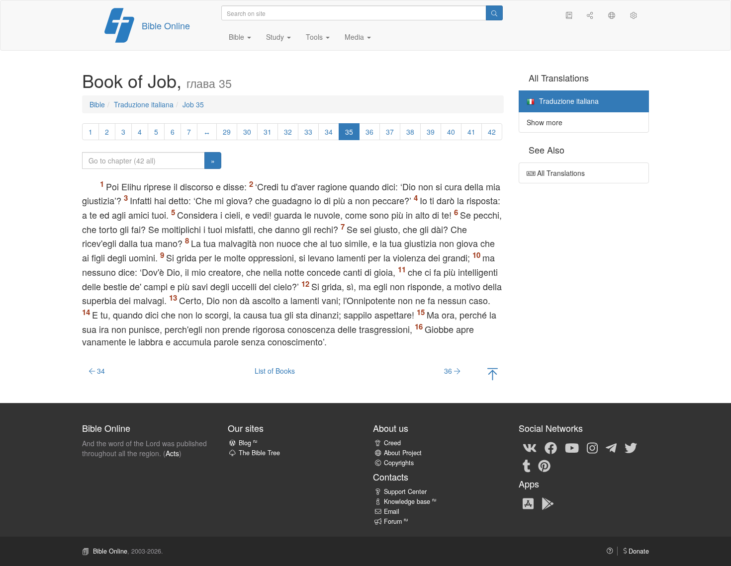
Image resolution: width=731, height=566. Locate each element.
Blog (248, 442)
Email (391, 511)
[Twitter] (631, 447)
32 (288, 132)
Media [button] (355, 37)
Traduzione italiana (144, 104)
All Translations (560, 173)
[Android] (548, 503)
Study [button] (276, 37)
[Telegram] (611, 447)
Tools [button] (315, 37)
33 (308, 132)
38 (410, 132)
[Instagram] (592, 447)
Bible (97, 104)
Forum (396, 521)
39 (431, 132)
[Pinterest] (544, 465)
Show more (544, 122)
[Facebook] (551, 447)
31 (268, 132)
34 (329, 132)
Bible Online (166, 25)
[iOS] (528, 503)
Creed (392, 442)
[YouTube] (572, 447)
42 (492, 132)
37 (390, 132)
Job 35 (193, 104)
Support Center (405, 491)
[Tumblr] (527, 465)
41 (471, 132)
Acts (172, 453)
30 (247, 132)
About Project (403, 452)
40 (451, 132)
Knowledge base (410, 501)
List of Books (275, 371)
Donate (638, 551)
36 (369, 132)
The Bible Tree (259, 452)
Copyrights (399, 462)
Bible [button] (237, 37)
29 (227, 132)
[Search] (494, 12)
